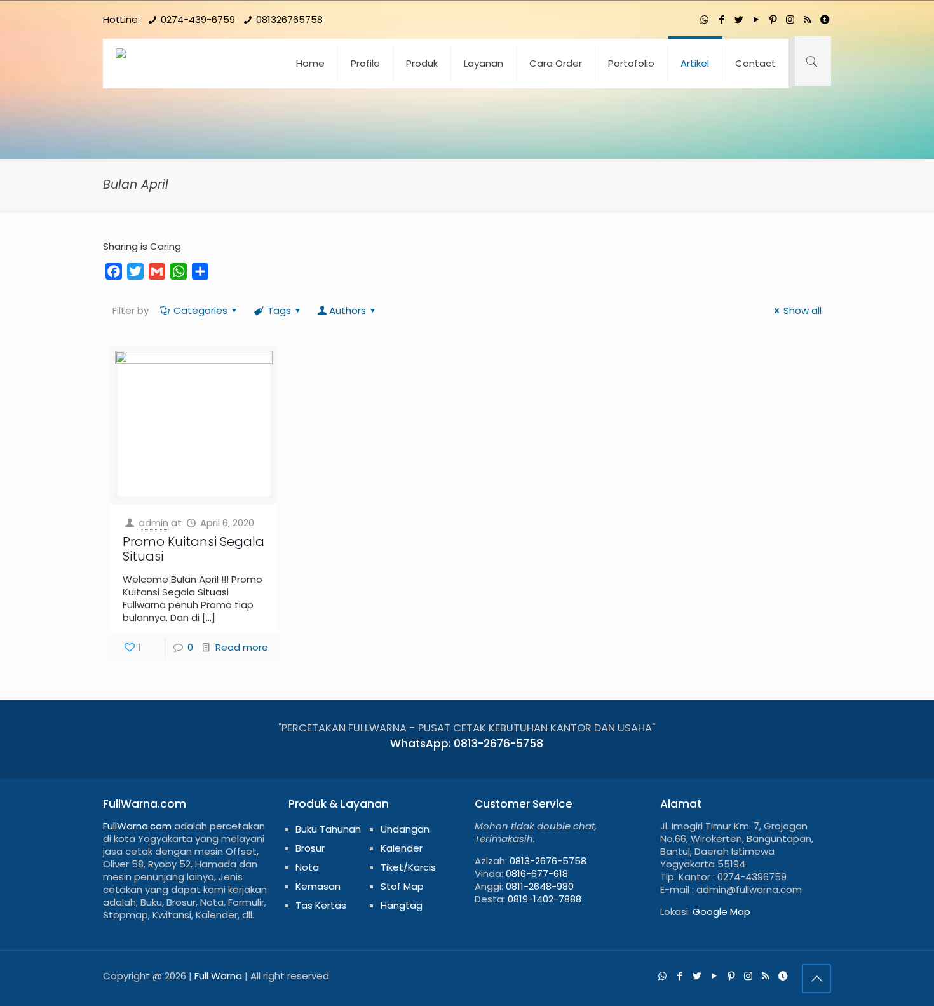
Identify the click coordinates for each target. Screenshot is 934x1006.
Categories (200, 310)
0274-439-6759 (198, 19)
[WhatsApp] (704, 19)
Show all (802, 310)
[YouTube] (755, 19)
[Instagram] (790, 19)
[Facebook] (721, 19)
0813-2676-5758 (548, 860)
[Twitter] (738, 19)
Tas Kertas (320, 905)
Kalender (402, 848)
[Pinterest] (773, 19)
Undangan (405, 829)
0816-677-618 (537, 873)
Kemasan (318, 886)
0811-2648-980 (540, 886)
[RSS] (807, 19)
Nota (307, 867)
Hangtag (402, 905)
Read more (241, 647)
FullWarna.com (137, 826)
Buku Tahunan (328, 829)
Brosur (310, 848)
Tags (279, 310)
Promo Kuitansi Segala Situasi (193, 549)
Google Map (721, 911)
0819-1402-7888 (544, 899)
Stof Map (402, 886)
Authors (347, 310)
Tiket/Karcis (408, 867)
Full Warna (218, 975)
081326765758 (289, 19)
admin (153, 522)
